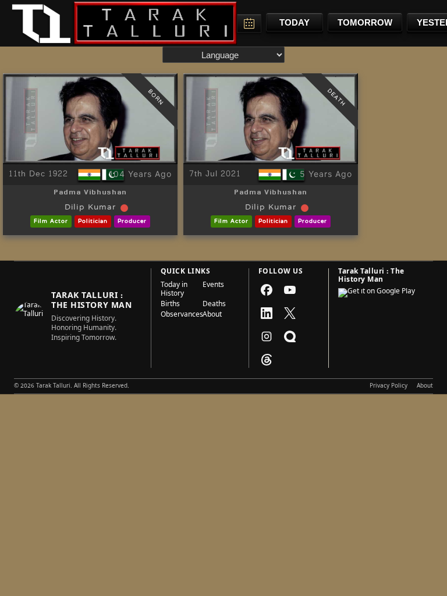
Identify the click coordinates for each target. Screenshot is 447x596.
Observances (178, 315)
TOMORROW (365, 22)
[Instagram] (266, 336)
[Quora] (290, 336)
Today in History (174, 290)
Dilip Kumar (90, 208)
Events (213, 286)
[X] (290, 313)
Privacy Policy (388, 386)
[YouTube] (290, 290)
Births (170, 305)
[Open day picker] (249, 23)
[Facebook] (266, 290)
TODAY (294, 22)
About (212, 315)
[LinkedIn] (266, 313)
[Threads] (266, 360)
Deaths (214, 305)
